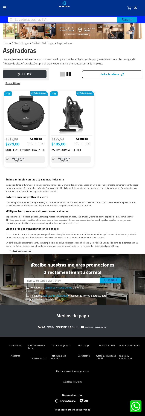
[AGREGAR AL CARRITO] (25, 159)
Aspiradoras (64, 43)
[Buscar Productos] (127, 19)
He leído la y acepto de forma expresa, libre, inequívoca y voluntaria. (68, 297)
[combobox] (72, 19)
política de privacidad (55, 295)
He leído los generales (57, 287)
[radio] (62, 74)
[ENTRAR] (137, 8)
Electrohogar (21, 43)
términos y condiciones (58, 287)
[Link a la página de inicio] (7, 43)
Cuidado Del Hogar (43, 43)
